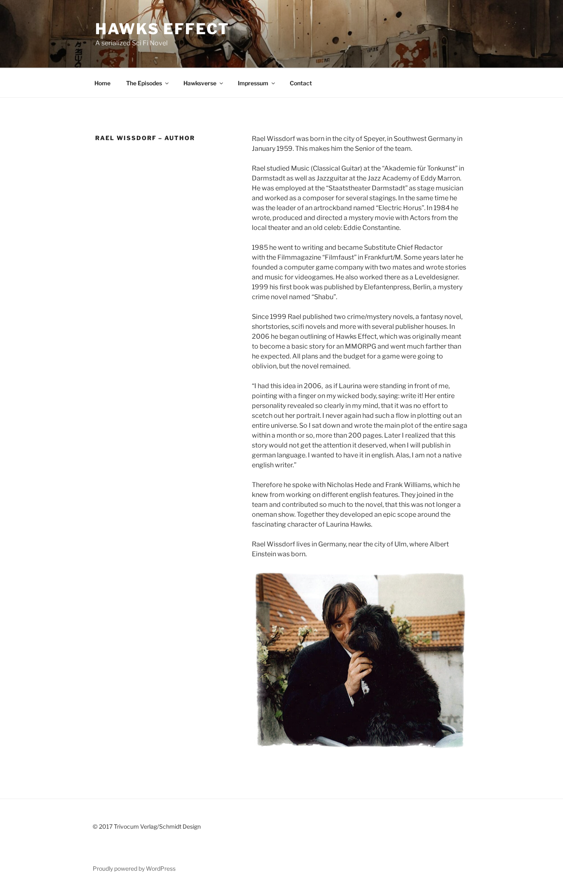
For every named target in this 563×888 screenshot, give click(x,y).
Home (102, 83)
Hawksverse (199, 83)
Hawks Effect (162, 29)
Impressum (253, 83)
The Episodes (144, 83)
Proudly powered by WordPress (134, 868)
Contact (301, 83)
